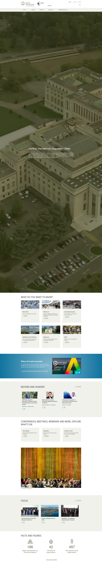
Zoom (79, 486)
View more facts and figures (51, 559)
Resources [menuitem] (50, 9)
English (70, 1)
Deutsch (79, 1)
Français (74, 1)
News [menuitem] (24, 9)
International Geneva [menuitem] (63, 9)
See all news (79, 386)
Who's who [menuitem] (42, 9)
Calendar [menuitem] (33, 9)
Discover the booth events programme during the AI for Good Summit (35, 371)
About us (50, 5)
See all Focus (79, 500)
